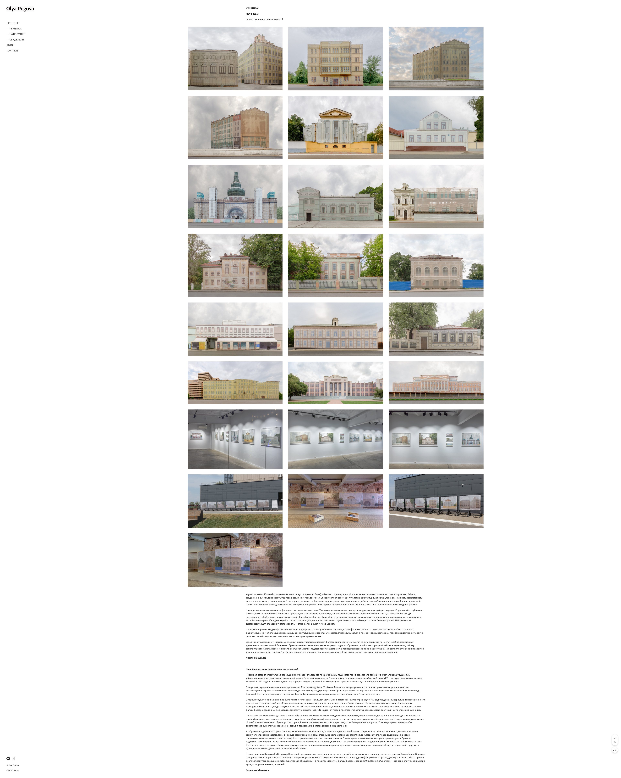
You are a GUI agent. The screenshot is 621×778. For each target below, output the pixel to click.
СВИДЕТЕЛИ (17, 39)
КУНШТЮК (16, 28)
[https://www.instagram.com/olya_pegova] (13, 758)
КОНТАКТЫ (12, 50)
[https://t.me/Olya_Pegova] (8, 758)
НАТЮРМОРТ (17, 33)
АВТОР (10, 44)
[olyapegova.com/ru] (20, 8)
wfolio (16, 770)
